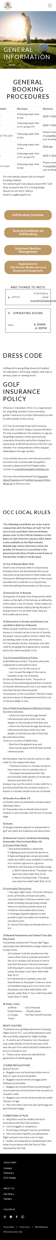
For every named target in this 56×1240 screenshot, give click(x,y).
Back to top (40, 1232)
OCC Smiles (10, 1177)
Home (12, 64)
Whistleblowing (41, 1227)
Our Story (9, 1193)
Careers (8, 1198)
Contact (8, 1168)
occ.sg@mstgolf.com (20, 194)
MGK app (48, 146)
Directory (9, 1172)
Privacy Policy (9, 1227)
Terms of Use (24, 1227)
